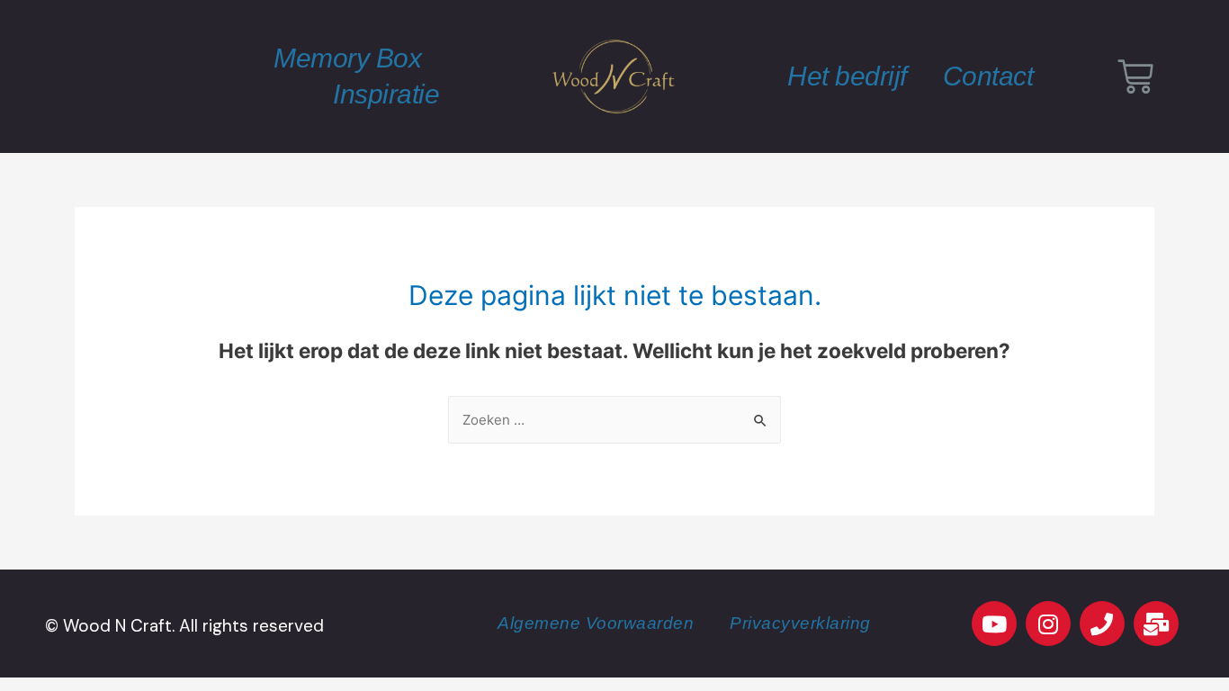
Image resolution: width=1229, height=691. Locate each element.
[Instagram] (1048, 623)
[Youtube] (994, 623)
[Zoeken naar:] (614, 419)
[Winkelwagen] (1135, 77)
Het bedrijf (847, 76)
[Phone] (1102, 623)
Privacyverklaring (800, 623)
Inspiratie (386, 94)
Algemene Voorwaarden (596, 623)
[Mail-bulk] (1156, 623)
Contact (988, 76)
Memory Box (347, 58)
